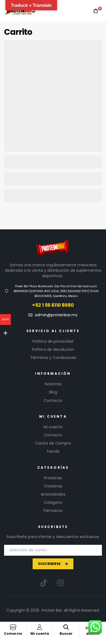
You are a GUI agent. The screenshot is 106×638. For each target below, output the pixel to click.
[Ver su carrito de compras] (95, 11)
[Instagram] (60, 582)
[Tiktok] (43, 582)
